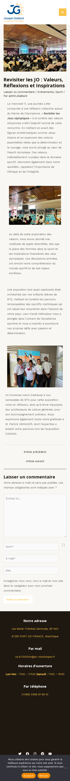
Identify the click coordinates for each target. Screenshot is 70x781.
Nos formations (35, 732)
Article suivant (35, 461)
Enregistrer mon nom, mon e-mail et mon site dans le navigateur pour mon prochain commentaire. (33, 585)
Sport (59, 92)
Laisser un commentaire (19, 92)
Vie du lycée (35, 738)
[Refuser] (65, 768)
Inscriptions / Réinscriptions (35, 721)
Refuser (43, 775)
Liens (35, 743)
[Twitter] (20, 753)
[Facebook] (27, 753)
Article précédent (35, 452)
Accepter (28, 775)
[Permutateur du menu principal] (62, 12)
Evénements (46, 92)
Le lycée (35, 726)
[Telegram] (42, 753)
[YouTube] (50, 753)
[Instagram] (35, 753)
